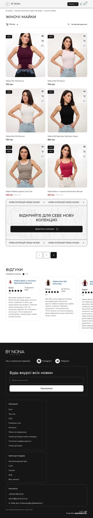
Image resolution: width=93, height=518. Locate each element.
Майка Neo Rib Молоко (15, 136)
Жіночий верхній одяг (18, 461)
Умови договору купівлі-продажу (23, 437)
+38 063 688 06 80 (16, 494)
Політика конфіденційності (20, 441)
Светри (12, 470)
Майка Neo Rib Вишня (15, 81)
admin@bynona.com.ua (18, 499)
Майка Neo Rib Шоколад (60, 282)
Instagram (47, 361)
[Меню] (7, 4)
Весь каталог (14, 479)
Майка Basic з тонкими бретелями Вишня (65, 191)
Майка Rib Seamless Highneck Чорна (63, 136)
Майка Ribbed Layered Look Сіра (19, 191)
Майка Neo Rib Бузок (56, 81)
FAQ (10, 419)
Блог (11, 409)
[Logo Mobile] (15, 4)
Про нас (12, 414)
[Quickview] (42, 36)
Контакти (12, 428)
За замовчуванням (79, 24)
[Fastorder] (42, 41)
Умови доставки (15, 446)
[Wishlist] (42, 46)
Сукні (11, 466)
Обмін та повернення (18, 432)
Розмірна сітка (15, 423)
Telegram (65, 361)
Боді (10, 475)
